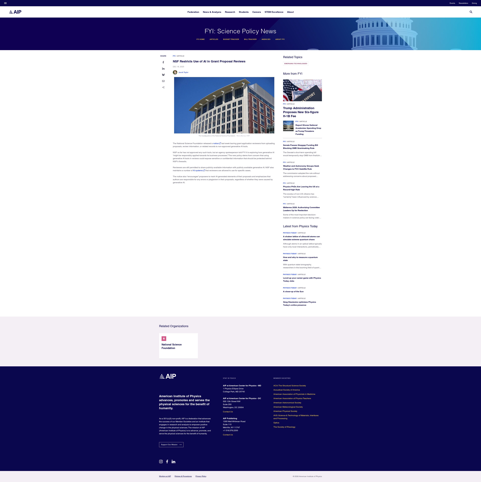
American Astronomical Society (287, 402)
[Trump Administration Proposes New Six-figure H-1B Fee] (302, 90)
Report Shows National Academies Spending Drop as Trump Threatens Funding (308, 129)
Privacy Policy (201, 476)
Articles (214, 39)
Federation (193, 12)
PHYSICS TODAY (290, 233)
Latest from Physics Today (300, 226)
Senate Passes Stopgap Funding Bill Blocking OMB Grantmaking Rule (300, 146)
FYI (174, 56)
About (290, 12)
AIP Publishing (230, 418)
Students (244, 12)
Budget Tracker (231, 39)
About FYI (280, 39)
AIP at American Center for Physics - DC (242, 398)
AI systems (198, 170)
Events (452, 3)
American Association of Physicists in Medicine (294, 394)
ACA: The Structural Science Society (289, 385)
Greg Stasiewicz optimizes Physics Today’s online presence (299, 303)
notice (216, 143)
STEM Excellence (274, 12)
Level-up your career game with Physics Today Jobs (302, 279)
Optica (276, 422)
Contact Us (228, 411)
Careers (256, 12)
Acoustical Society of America (286, 390)
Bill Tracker (250, 39)
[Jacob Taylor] (175, 72)
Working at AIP (165, 476)
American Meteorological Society (288, 407)
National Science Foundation (172, 346)
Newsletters (463, 3)
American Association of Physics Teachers (292, 398)
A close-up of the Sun (293, 291)
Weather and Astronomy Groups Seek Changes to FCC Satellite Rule (301, 167)
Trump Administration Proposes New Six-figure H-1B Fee (301, 112)
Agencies (266, 39)
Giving (474, 3)
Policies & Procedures (183, 476)
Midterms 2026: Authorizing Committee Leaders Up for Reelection (301, 209)
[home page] (15, 12)
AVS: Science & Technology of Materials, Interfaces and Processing (296, 417)
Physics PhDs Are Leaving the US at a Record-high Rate (301, 188)
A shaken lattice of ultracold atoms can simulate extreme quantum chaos (301, 238)
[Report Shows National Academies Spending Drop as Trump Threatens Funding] (288, 126)
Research (230, 12)
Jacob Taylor (183, 72)
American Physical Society (285, 411)
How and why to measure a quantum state (300, 258)
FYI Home (201, 39)
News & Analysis (212, 12)
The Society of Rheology (284, 427)
